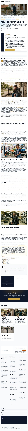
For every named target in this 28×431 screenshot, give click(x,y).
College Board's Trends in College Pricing (8, 257)
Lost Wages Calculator (12, 361)
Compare (3, 419)
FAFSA (3, 133)
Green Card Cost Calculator (22, 369)
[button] (14, 55)
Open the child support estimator (14, 298)
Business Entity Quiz (21, 393)
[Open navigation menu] (26, 1)
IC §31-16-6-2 (12, 111)
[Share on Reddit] (19, 278)
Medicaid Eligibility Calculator (22, 382)
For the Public (3, 408)
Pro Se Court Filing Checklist (22, 398)
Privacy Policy (23, 351)
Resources (2, 410)
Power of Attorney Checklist (4, 370)
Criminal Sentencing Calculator (13, 378)
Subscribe (24, 350)
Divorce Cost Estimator (3, 386)
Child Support (5, 17)
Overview (3, 418)
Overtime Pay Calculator (13, 399)
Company (2, 412)
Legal (2, 414)
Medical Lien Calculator (12, 362)
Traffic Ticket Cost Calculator (13, 382)
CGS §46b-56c (4, 261)
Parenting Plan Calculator (4, 387)
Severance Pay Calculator (13, 400)
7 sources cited (9, 28)
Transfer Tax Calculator (22, 365)
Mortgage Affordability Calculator (23, 361)
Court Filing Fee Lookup (22, 397)
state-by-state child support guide (8, 80)
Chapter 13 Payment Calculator (13, 389)
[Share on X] (15, 278)
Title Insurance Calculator (22, 364)
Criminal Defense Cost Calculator (14, 377)
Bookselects (3, 197)
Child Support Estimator (21, 245)
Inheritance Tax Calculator (4, 367)
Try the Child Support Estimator (9, 49)
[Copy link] (22, 278)
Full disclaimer (13, 253)
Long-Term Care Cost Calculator (23, 381)
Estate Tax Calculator (3, 362)
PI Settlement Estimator (12, 365)
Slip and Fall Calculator (12, 366)
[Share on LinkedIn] (18, 278)
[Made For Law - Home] (2, 428)
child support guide (23, 178)
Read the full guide (18, 49)
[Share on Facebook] (17, 278)
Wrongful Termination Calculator (13, 404)
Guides (2, 17)
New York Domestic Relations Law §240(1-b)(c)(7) (8, 101)
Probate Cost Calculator (4, 371)
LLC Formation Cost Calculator (22, 360)
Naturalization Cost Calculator (22, 373)
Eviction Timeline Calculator (22, 387)
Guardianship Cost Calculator (4, 366)
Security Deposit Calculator (22, 390)
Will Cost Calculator (3, 377)
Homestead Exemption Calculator (14, 392)
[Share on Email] (21, 278)
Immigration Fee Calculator (22, 370)
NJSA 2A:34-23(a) (20, 107)
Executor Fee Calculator (4, 363)
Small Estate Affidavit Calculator (4, 374)
